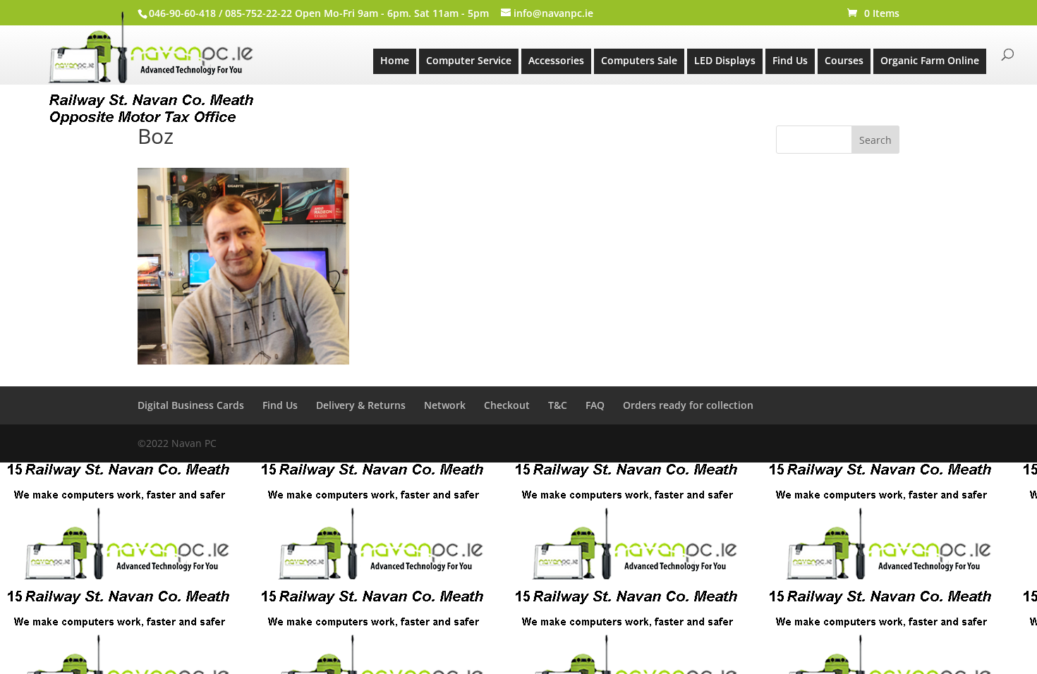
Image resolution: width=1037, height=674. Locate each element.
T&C (557, 405)
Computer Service (468, 60)
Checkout (507, 405)
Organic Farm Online (929, 60)
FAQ (595, 405)
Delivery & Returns (361, 405)
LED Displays (725, 60)
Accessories (556, 60)
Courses (844, 60)
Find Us (790, 60)
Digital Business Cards (191, 405)
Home (394, 60)
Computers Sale (639, 60)
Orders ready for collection (688, 405)
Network (445, 405)
